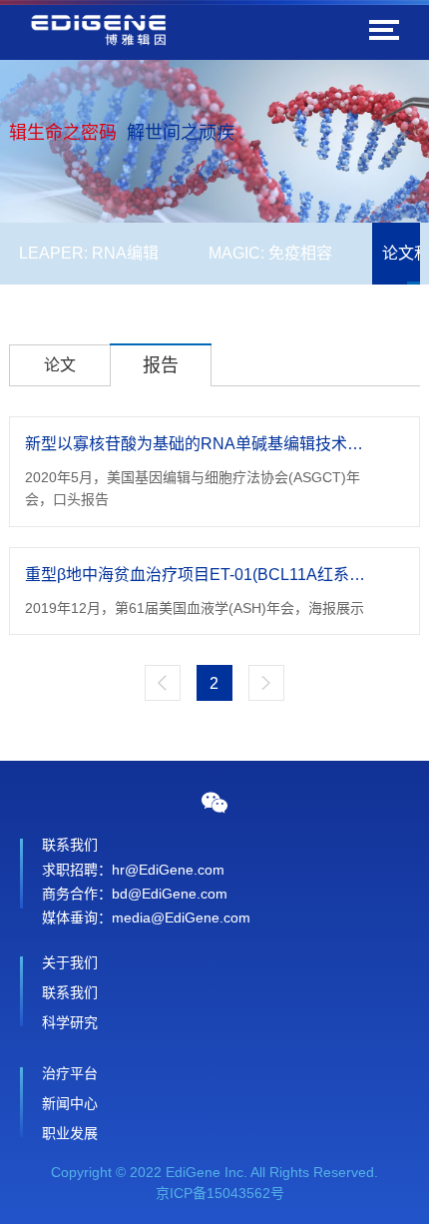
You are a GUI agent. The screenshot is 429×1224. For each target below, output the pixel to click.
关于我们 (70, 962)
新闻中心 (70, 1103)
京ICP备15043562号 (220, 1193)
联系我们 (70, 992)
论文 (60, 364)
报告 (161, 365)
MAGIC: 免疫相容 (270, 253)
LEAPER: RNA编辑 (89, 253)
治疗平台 (70, 1073)
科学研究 (70, 1022)
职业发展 (70, 1133)
